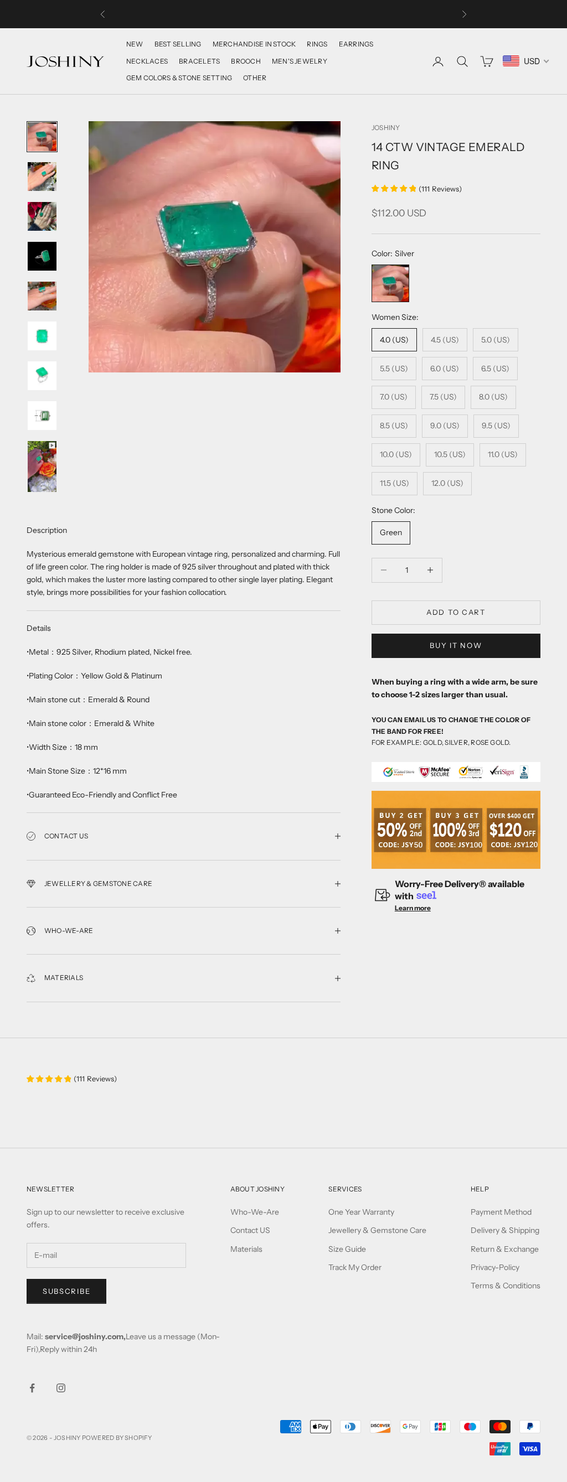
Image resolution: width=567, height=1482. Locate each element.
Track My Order (355, 1267)
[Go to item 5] (42, 296)
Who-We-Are (254, 1212)
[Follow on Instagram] (60, 1387)
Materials (246, 1249)
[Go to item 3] (42, 216)
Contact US (250, 1230)
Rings (317, 44)
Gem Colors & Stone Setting (179, 78)
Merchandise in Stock (254, 44)
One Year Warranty (361, 1212)
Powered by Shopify (117, 1438)
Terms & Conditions (505, 1286)
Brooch (245, 61)
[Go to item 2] (42, 176)
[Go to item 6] (42, 335)
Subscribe (66, 1291)
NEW (134, 44)
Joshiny (386, 127)
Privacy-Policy (495, 1267)
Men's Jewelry (299, 61)
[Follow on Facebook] (32, 1387)
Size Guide (347, 1249)
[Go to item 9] (42, 466)
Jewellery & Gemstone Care (377, 1230)
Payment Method (501, 1212)
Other (254, 78)
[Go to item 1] (42, 136)
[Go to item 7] (42, 375)
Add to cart (456, 612)
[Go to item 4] (42, 256)
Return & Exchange (505, 1249)
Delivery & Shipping (505, 1230)
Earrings (356, 44)
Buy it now (456, 645)
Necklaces (147, 61)
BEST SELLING (178, 44)
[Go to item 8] (42, 415)
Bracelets (199, 61)
